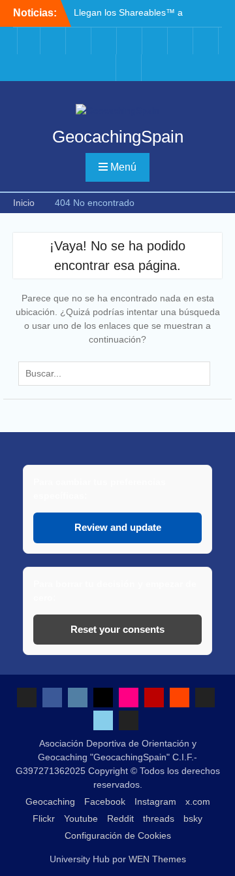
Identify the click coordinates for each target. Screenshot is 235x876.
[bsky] (104, 67)
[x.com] (105, 41)
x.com (197, 801)
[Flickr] (130, 41)
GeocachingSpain (117, 136)
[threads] (206, 41)
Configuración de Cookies (118, 835)
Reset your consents (117, 629)
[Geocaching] (28, 41)
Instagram (155, 801)
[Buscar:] (117, 373)
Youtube (81, 818)
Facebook (104, 801)
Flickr (44, 818)
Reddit (120, 818)
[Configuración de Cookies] (129, 67)
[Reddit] (181, 41)
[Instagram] (79, 41)
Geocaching (50, 801)
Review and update (117, 527)
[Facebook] (54, 41)
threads (158, 818)
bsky (192, 818)
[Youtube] (156, 41)
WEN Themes (157, 859)
